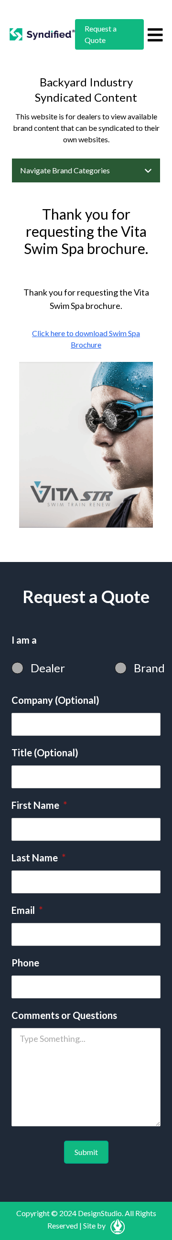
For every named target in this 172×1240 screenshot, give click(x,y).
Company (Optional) (55, 700)
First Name (39, 805)
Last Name (38, 857)
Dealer (48, 668)
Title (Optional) (44, 752)
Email (27, 910)
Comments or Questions (64, 1015)
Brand (149, 668)
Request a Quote (101, 34)
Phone (25, 962)
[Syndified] (42, 34)
